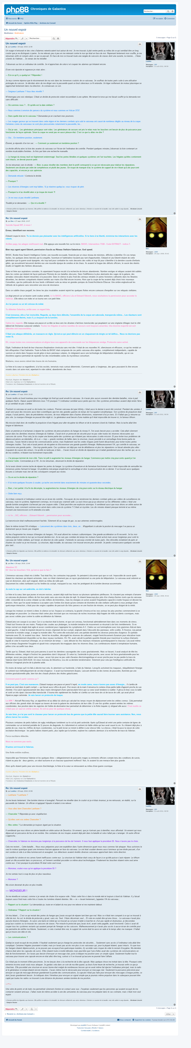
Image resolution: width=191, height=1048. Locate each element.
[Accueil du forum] (18, 10)
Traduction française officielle (87, 1028)
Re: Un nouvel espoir (17, 218)
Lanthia (148, 61)
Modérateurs (19, 33)
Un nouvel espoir (15, 29)
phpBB (83, 1025)
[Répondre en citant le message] (140, 44)
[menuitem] (20, 18)
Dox (147, 248)
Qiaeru (101, 1028)
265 (155, 64)
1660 (156, 252)
